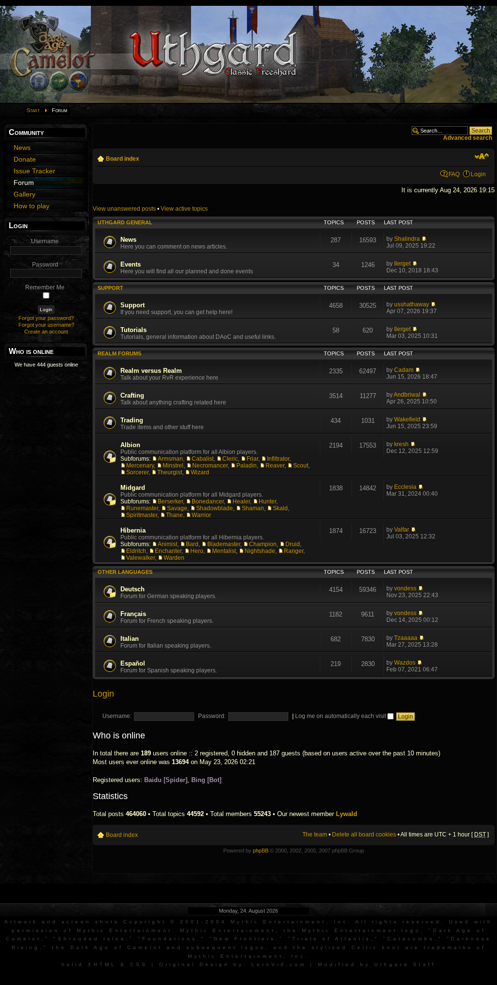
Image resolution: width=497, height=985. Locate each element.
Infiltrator (278, 458)
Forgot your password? (46, 318)
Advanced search (467, 137)
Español (132, 663)
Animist (167, 544)
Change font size (482, 156)
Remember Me (45, 287)
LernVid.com (278, 964)
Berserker (170, 501)
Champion (263, 544)
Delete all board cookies (364, 834)
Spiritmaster (141, 515)
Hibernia (133, 530)
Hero (196, 551)
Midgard (132, 487)
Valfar (401, 529)
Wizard (200, 472)
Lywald (346, 814)
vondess (405, 588)
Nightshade (260, 551)
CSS (139, 964)
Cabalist (203, 458)
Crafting (132, 395)
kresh (401, 444)
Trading (131, 420)
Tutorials (133, 330)
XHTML (102, 964)
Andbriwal (407, 394)
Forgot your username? (46, 325)
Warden (174, 557)
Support (110, 288)
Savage (177, 508)
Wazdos (404, 662)
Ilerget (402, 263)
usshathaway (411, 304)
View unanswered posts (124, 208)
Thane (174, 515)
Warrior (201, 515)
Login (478, 174)
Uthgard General (125, 222)
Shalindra (407, 238)
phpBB (260, 850)
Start (33, 110)
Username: (117, 716)
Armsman (170, 458)
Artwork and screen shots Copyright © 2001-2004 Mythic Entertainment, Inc (176, 921)
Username (45, 241)
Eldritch (136, 551)
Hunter (267, 501)
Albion (130, 445)
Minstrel (173, 465)
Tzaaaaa (405, 637)
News (128, 239)
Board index (122, 158)
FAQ (454, 174)
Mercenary (140, 465)
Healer (241, 501)
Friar (252, 458)
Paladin (246, 465)
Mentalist (224, 551)
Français (133, 614)
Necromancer (210, 465)
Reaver (274, 465)
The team (314, 834)
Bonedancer (208, 501)
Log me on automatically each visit (341, 716)
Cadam (404, 370)
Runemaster (142, 508)
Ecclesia (405, 487)
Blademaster (223, 544)
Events (130, 264)
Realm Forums (119, 353)
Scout (300, 465)
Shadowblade (214, 508)
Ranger (293, 551)
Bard (192, 544)
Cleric (230, 458)
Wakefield (407, 419)
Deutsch (132, 589)
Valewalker (140, 557)
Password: (212, 716)
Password (45, 264)
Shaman (253, 508)
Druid (292, 544)
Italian (129, 638)
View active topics (184, 208)
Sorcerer (137, 472)
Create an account (46, 331)
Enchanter (168, 551)
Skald (280, 508)
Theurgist (169, 472)
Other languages (125, 572)
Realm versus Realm (151, 370)
